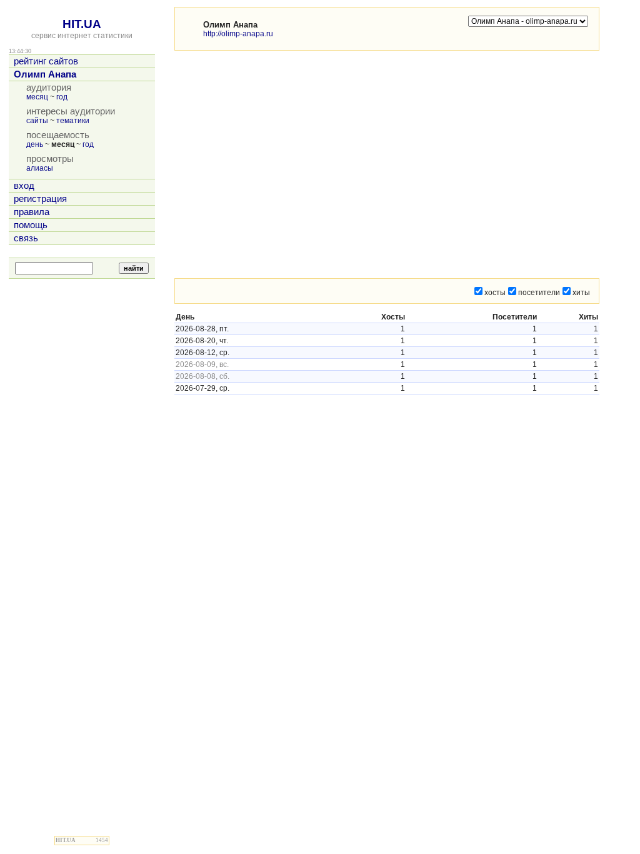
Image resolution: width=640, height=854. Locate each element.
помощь (31, 225)
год (62, 97)
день (34, 144)
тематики (72, 120)
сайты (37, 120)
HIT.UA (81, 24)
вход (24, 186)
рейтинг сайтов (46, 61)
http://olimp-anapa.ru (238, 33)
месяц (37, 97)
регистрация (40, 199)
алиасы (39, 168)
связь (26, 238)
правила (31, 212)
